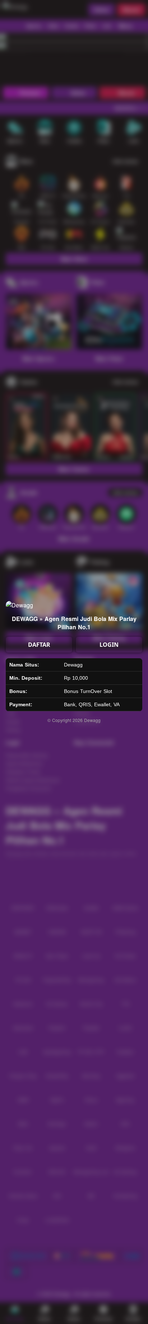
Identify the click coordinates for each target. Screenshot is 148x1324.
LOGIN (109, 645)
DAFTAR (39, 645)
